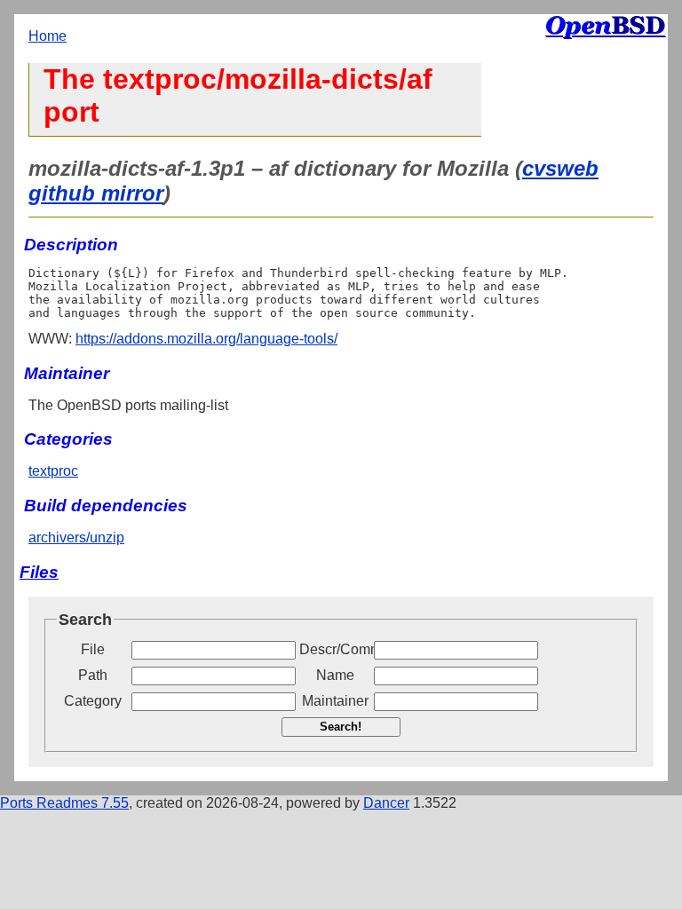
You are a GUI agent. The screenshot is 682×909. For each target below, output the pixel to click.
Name (335, 675)
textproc (53, 470)
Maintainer (335, 700)
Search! (340, 726)
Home (47, 35)
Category (93, 700)
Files (39, 572)
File (93, 649)
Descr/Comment (334, 649)
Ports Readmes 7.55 (64, 802)
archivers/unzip (76, 537)
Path (92, 675)
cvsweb (560, 168)
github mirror (95, 193)
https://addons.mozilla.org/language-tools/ (206, 338)
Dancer (386, 802)
